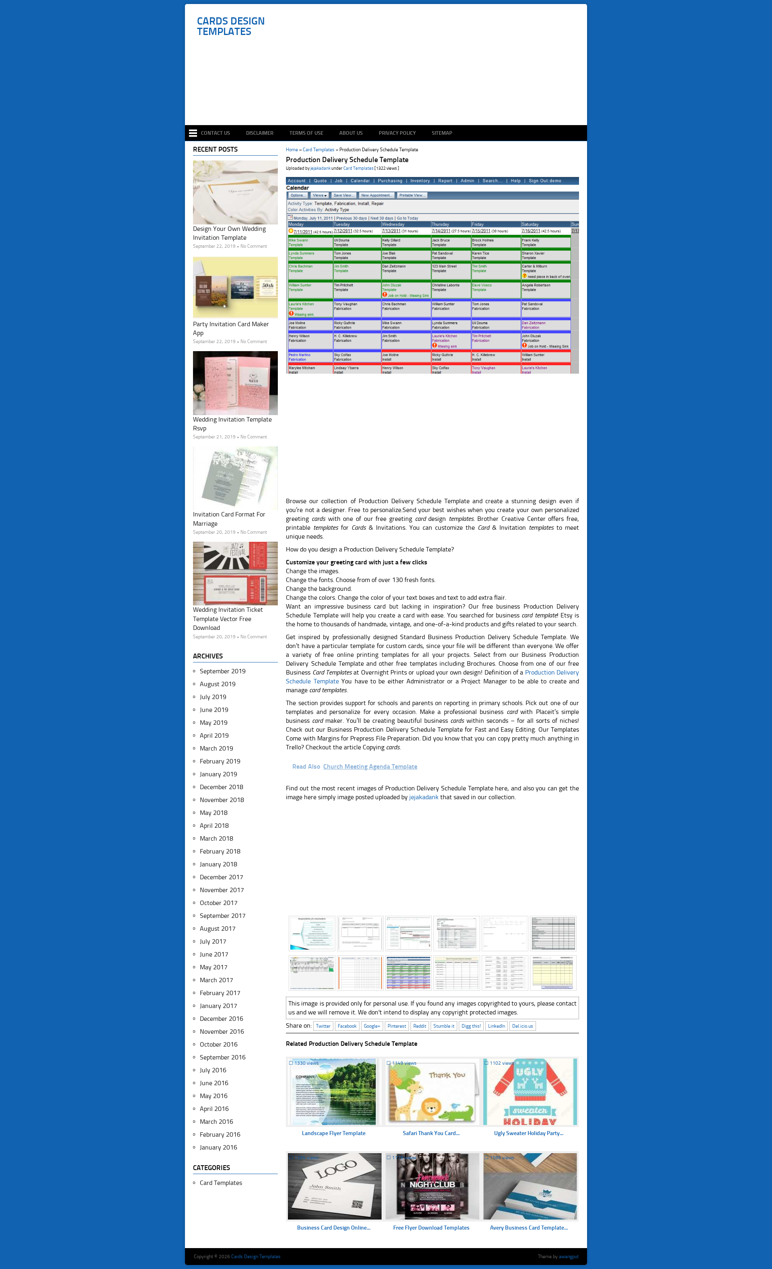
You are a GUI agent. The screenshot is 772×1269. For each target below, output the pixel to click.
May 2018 (214, 813)
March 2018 (216, 838)
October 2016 (219, 1044)
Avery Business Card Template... (529, 1227)
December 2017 (221, 877)
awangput (569, 1256)
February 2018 (220, 851)
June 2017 (214, 954)
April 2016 (214, 1109)
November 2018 (222, 800)
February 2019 (220, 761)
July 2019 (213, 697)
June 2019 (214, 710)
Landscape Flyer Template (333, 1133)
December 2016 (221, 1018)
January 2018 (218, 864)
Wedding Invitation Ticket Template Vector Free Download (228, 618)
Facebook (347, 1026)
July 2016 (213, 1070)
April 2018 (214, 825)
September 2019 (223, 671)
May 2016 (214, 1096)
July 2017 (213, 941)
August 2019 (218, 684)
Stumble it (443, 1026)
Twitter (323, 1026)
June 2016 (214, 1083)
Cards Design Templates (231, 26)
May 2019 (214, 722)
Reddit (419, 1026)
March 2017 (216, 980)
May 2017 (214, 967)
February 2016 (220, 1134)
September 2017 (223, 915)
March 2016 (216, 1121)
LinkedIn (496, 1026)
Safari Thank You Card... (431, 1133)
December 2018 (221, 787)
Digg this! (471, 1026)
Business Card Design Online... (333, 1227)
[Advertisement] (390, 101)
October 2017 (219, 903)
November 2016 (222, 1031)
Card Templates (358, 168)
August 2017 (218, 928)
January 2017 (218, 1006)
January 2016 (218, 1147)
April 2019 (214, 735)
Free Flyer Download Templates (431, 1227)
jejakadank (320, 168)
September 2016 (223, 1057)
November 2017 (222, 890)
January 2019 (218, 774)
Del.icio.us (522, 1026)
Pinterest (397, 1026)
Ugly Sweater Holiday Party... (528, 1133)
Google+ (372, 1026)
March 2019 (216, 748)
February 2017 (220, 993)
